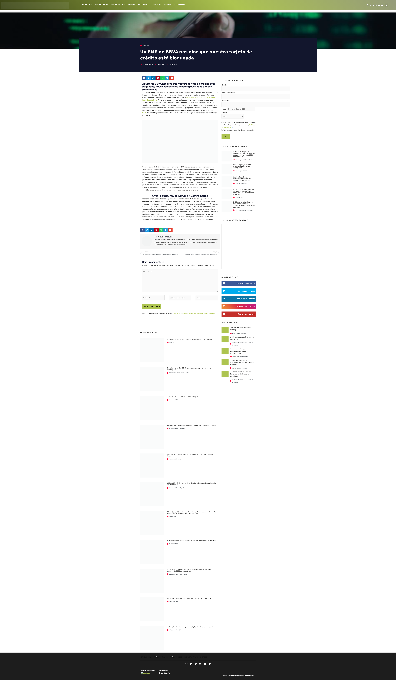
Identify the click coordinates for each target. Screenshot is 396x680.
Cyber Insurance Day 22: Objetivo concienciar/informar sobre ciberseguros (189, 369)
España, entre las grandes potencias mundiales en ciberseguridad (239, 351)
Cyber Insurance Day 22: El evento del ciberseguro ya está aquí (189, 339)
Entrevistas (143, 4)
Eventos (171, 342)
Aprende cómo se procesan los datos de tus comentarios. (195, 313)
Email (234, 333)
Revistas (131, 4)
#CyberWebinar (173, 428)
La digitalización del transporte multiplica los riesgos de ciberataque (191, 627)
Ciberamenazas (101, 4)
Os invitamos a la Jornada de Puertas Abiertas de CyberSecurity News (190, 455)
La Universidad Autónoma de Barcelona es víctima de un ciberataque (240, 374)
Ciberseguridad (173, 574)
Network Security (241, 333)
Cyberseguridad (117, 4)
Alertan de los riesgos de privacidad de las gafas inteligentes (189, 598)
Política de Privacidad (161, 657)
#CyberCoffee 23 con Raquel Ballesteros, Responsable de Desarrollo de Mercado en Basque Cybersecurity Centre (191, 512)
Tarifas (195, 657)
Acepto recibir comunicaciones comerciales (238, 130)
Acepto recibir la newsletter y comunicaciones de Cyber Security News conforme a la (239, 125)
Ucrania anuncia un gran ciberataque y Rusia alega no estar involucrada (242, 362)
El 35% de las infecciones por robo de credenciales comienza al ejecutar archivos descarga (244, 204)
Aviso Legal (188, 657)
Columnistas (156, 4)
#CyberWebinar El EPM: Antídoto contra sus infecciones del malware (191, 541)
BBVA (144, 113)
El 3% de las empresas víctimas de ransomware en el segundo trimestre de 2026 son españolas (189, 570)
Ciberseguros (179, 4)
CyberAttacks (183, 574)
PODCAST (167, 4)
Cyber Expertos (180, 488)
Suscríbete (203, 657)
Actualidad (86, 4)
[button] (386, 5)
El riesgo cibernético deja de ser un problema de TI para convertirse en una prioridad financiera (243, 192)
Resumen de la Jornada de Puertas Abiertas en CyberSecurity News (191, 426)
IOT (180, 601)
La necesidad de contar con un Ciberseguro (182, 397)
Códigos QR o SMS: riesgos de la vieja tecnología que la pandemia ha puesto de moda (191, 484)
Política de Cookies (176, 657)
